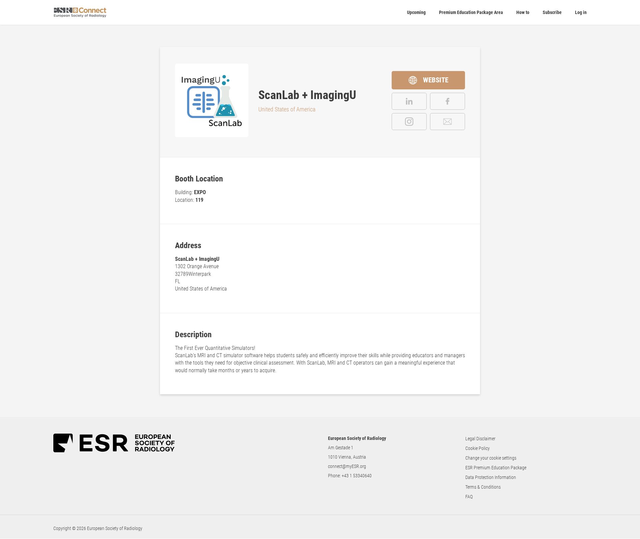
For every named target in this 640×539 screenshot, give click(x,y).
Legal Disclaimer (480, 438)
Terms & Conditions (483, 487)
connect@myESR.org (347, 466)
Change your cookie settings (490, 458)
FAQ (469, 496)
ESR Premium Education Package (495, 467)
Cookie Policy (477, 448)
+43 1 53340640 (357, 475)
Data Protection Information (490, 477)
